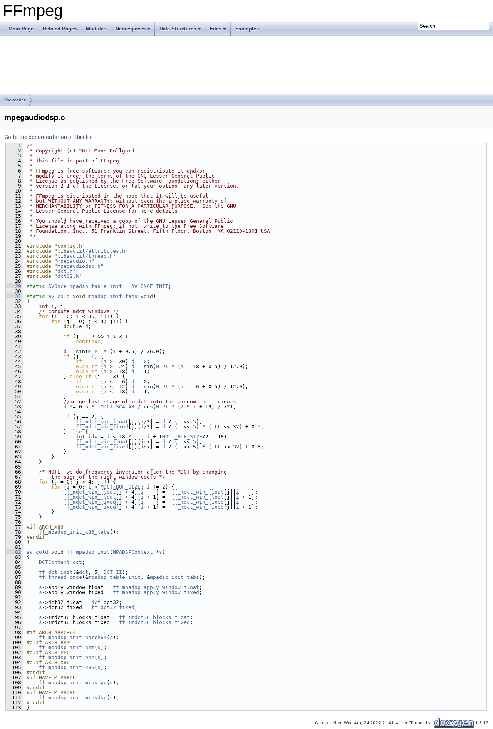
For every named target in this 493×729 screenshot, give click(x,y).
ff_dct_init (56, 572)
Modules (96, 29)
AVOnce (57, 286)
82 (13, 552)
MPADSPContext (133, 552)
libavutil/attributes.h (91, 251)
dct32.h (68, 276)
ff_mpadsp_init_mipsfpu (73, 682)
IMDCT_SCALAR (115, 406)
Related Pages (60, 29)
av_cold (59, 296)
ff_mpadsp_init (88, 552)
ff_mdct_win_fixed (102, 427)
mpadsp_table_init (96, 286)
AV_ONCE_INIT (149, 286)
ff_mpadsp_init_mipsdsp (73, 697)
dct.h (65, 271)
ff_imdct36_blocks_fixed (154, 622)
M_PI (94, 351)
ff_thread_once (60, 577)
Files (215, 29)
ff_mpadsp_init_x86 (66, 667)
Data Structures (177, 29)
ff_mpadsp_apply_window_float (156, 587)
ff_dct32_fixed (112, 607)
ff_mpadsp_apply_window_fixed (156, 592)
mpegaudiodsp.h (79, 266)
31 (13, 296)
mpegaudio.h (74, 261)
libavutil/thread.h (85, 256)
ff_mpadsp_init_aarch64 (73, 637)
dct (77, 562)
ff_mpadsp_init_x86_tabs (74, 532)
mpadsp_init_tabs (113, 296)
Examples (247, 29)
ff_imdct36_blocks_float (154, 617)
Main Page (21, 29)
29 (13, 286)
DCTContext (54, 562)
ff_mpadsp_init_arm (66, 647)
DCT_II (113, 572)
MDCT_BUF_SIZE (182, 437)
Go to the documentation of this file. (49, 137)
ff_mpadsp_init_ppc (66, 657)
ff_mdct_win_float (102, 422)
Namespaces (131, 29)
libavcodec (15, 100)
